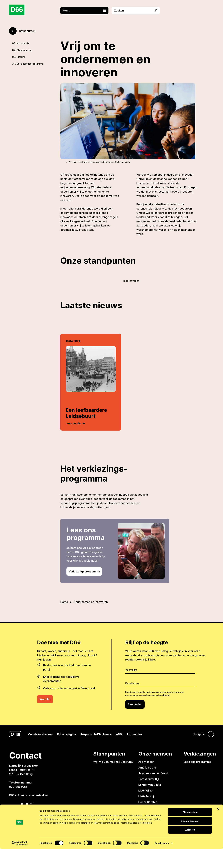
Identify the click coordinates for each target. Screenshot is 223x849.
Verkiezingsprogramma (30, 63)
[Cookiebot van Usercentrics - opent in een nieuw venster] (19, 843)
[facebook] (12, 734)
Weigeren (190, 829)
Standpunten (24, 50)
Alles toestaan (190, 812)
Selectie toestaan (190, 821)
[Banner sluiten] (218, 809)
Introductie (23, 43)
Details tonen (162, 843)
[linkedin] (18, 734)
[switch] (88, 843)
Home (64, 601)
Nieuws (21, 56)
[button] (86, 10)
